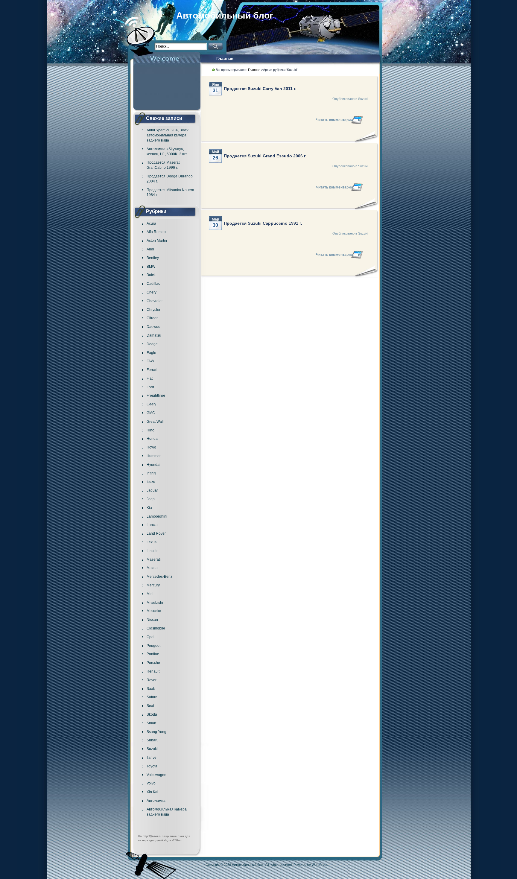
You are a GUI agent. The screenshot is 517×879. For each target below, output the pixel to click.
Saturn (152, 697)
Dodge (152, 344)
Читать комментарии (338, 120)
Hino (150, 430)
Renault (153, 671)
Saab (151, 689)
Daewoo (153, 327)
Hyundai (153, 465)
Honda (152, 439)
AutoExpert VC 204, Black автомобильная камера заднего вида (167, 135)
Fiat (150, 378)
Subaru (153, 740)
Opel (150, 637)
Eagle (151, 353)
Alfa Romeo (156, 232)
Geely (151, 404)
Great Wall (155, 421)
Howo (151, 447)
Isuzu (151, 482)
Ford (150, 387)
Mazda (152, 568)
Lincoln (153, 551)
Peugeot (153, 646)
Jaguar (152, 490)
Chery (151, 292)
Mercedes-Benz (159, 576)
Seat (150, 706)
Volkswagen (156, 775)
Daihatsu (154, 335)
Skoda (152, 714)
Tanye (151, 757)
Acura (151, 223)
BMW (151, 266)
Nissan (152, 620)
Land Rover (156, 533)
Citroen (153, 318)
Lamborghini (157, 516)
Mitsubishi (155, 602)
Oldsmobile (156, 628)
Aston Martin (157, 240)
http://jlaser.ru (152, 836)
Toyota (152, 766)
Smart (151, 723)
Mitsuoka (154, 611)
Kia (149, 508)
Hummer (154, 456)
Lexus (151, 542)
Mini (150, 594)
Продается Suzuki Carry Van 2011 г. (260, 88)
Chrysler (153, 310)
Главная (224, 58)
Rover (151, 680)
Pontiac (153, 654)
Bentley (153, 258)
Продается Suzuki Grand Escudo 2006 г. (265, 155)
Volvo (151, 783)
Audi (150, 249)
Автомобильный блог (224, 15)
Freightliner (156, 395)
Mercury (153, 585)
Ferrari (152, 370)
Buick (151, 275)
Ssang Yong (156, 732)
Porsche (153, 663)
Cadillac (153, 284)
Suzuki (152, 749)
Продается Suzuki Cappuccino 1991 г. (263, 223)
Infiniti (151, 473)
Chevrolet (154, 301)
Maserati (154, 559)
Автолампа (156, 801)
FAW (150, 361)
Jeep (151, 499)
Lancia (152, 525)
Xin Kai (152, 792)
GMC (151, 413)
